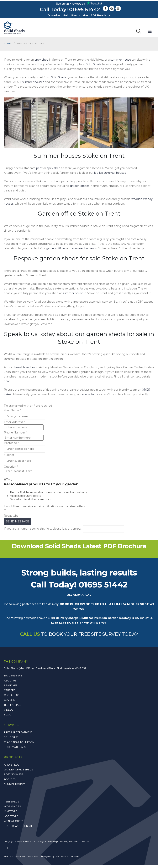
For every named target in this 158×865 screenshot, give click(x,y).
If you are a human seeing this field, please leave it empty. (43, 528)
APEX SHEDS (11, 764)
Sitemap (8, 856)
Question (11, 466)
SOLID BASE (11, 737)
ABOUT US (10, 680)
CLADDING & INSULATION (19, 742)
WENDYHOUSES (14, 821)
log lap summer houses (110, 172)
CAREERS (9, 690)
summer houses (33, 82)
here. (7, 381)
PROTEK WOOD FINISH (18, 825)
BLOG (7, 714)
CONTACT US (11, 695)
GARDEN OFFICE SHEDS (18, 769)
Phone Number (15, 432)
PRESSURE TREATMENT (18, 732)
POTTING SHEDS (14, 774)
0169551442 (15, 675)
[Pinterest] (111, 8)
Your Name (12, 410)
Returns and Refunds (67, 856)
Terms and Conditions (26, 856)
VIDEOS (8, 709)
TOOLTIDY (10, 779)
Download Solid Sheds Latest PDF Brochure (79, 15)
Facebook (7, 848)
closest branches (24, 367)
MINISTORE (10, 811)
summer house (120, 59)
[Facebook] (105, 8)
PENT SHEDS (11, 801)
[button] (139, 31)
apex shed (41, 59)
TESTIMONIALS (12, 704)
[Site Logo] (14, 27)
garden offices (79, 186)
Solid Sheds (93, 64)
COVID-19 (9, 699)
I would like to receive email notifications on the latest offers (44, 506)
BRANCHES (10, 685)
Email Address (14, 422)
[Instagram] (118, 8)
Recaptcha (11, 515)
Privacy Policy (47, 856)
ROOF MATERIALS (15, 747)
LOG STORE (11, 816)
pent (39, 168)
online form (90, 394)
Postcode (11, 443)
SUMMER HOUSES (14, 784)
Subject (9, 455)
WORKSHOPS (12, 806)
